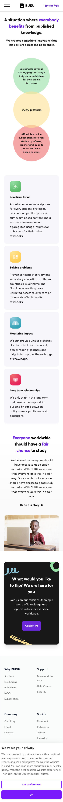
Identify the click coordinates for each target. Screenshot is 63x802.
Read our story (30, 505)
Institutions (10, 681)
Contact (8, 732)
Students (9, 676)
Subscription (11, 698)
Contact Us (31, 625)
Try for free (52, 5)
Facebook (42, 721)
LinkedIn (42, 738)
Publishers (10, 687)
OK (31, 794)
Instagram (43, 727)
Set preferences (31, 784)
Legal (7, 727)
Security (41, 691)
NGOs (7, 693)
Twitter (41, 732)
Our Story (9, 721)
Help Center (44, 686)
